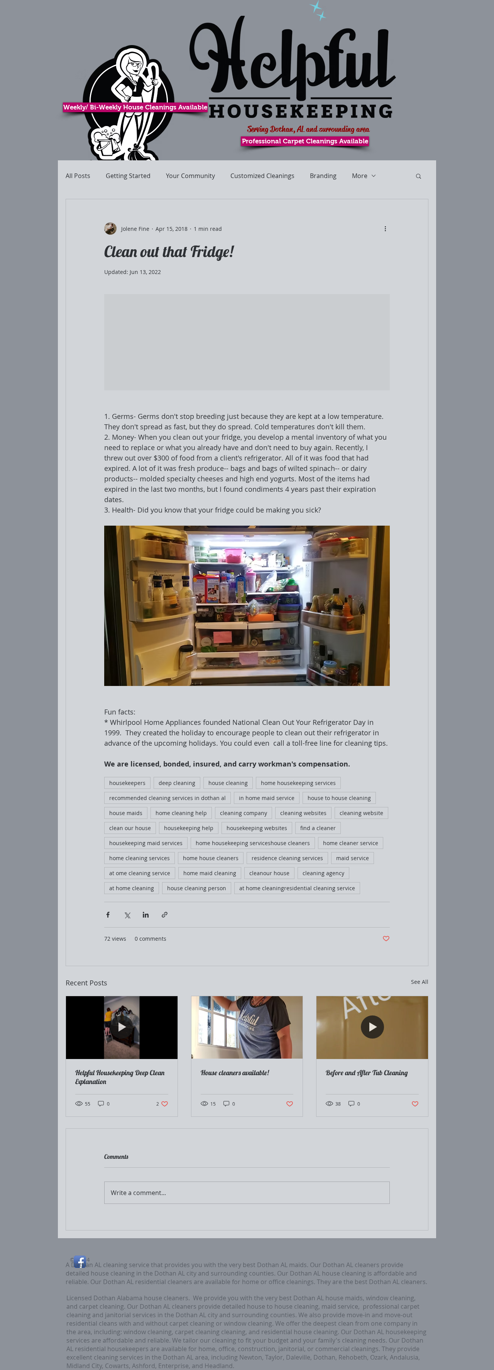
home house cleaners (211, 858)
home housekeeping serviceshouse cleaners (253, 843)
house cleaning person (196, 888)
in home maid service (266, 798)
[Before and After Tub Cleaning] (372, 1027)
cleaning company (243, 813)
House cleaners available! (235, 1072)
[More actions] (385, 228)
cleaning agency (323, 873)
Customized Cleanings (262, 175)
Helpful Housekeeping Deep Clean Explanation (119, 1077)
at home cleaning (131, 888)
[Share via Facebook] (108, 914)
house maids (125, 813)
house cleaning (228, 783)
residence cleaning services (287, 858)
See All (419, 981)
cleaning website (361, 813)
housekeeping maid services (146, 843)
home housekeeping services (298, 783)
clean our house (130, 828)
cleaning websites (303, 813)
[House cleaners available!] (247, 1027)
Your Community (190, 175)
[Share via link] (164, 914)
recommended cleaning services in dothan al (167, 798)
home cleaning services (139, 858)
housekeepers (127, 783)
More (359, 175)
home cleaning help (181, 813)
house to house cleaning (339, 798)
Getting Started (128, 175)
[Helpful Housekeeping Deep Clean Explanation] (122, 1027)
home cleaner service (350, 843)
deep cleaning (177, 783)
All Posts (78, 175)
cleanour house (269, 873)
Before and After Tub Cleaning (367, 1072)
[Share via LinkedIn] (145, 914)
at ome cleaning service (139, 873)
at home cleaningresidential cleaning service (297, 888)
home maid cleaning (209, 873)
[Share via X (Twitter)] (126, 914)
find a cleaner (318, 828)
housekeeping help (188, 828)
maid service (352, 858)
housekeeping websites (257, 828)
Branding (323, 175)
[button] (418, 176)
